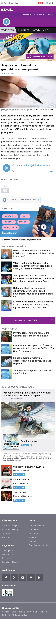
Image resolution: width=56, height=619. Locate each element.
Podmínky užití (32, 612)
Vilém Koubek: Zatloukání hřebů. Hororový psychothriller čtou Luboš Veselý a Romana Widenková (32, 266)
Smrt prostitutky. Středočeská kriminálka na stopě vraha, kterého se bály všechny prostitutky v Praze (33, 278)
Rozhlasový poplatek (39, 545)
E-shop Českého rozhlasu (18, 387)
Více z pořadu (10, 329)
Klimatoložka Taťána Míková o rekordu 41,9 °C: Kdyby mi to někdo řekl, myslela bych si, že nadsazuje (33, 304)
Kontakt (33, 541)
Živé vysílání (9, 227)
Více (47, 30)
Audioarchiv (39, 15)
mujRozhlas (7, 208)
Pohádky (8, 222)
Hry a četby (9, 216)
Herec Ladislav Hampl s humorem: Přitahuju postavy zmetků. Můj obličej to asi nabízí (33, 253)
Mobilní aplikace (10, 562)
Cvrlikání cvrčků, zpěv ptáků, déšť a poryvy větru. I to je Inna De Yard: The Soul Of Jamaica (34, 348)
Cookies (5, 612)
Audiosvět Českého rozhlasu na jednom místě (21, 240)
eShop (5, 537)
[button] (51, 172)
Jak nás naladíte (37, 525)
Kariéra (32, 537)
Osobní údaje (17, 612)
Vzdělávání (7, 30)
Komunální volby (10, 529)
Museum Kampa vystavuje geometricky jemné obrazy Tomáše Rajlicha (32, 361)
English (44, 612)
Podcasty (6, 558)
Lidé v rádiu (34, 533)
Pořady (36, 30)
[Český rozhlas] (9, 3)
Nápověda (34, 529)
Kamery (51, 15)
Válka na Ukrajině (10, 525)
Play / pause (6, 168)
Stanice (6, 533)
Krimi (24, 216)
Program (27, 15)
